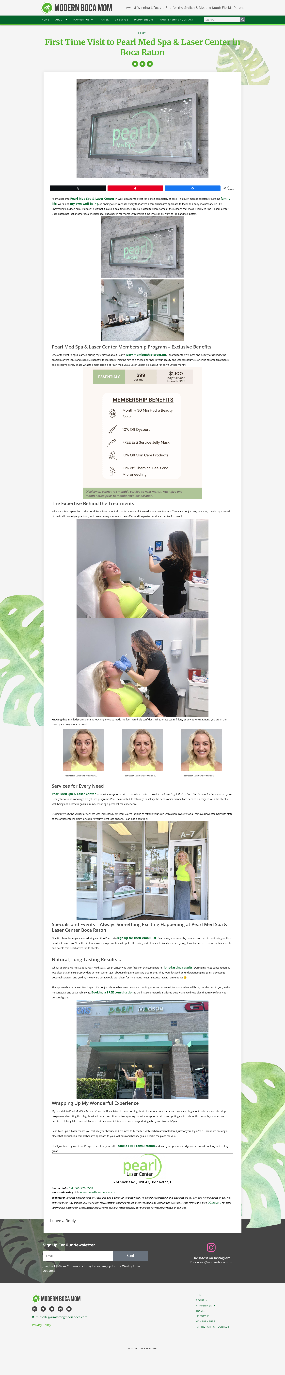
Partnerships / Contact (176, 19)
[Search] (242, 19)
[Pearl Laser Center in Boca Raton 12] (142, 769)
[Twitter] (43, 1309)
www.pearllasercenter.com (98, 1192)
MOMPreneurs (144, 19)
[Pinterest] (60, 1309)
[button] (135, 64)
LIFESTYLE (142, 33)
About (59, 19)
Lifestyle (121, 19)
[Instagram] (34, 1309)
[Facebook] (51, 1309)
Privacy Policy (41, 1325)
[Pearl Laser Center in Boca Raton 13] (83, 769)
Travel (104, 19)
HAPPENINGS (81, 19)
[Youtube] (69, 1309)
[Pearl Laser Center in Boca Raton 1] (201, 769)
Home (45, 19)
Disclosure (214, 1203)
